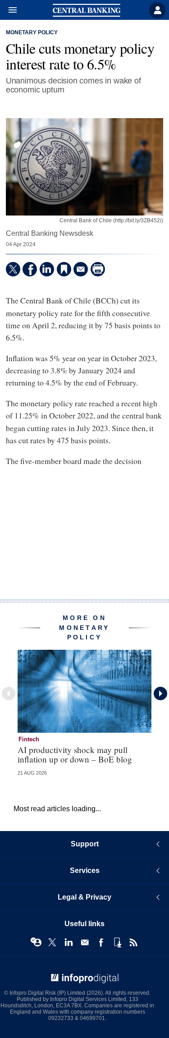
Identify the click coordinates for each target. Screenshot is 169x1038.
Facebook (101, 942)
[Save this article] (64, 269)
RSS (133, 942)
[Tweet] (13, 269)
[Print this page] (98, 269)
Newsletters (84, 942)
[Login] (157, 10)
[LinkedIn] (47, 269)
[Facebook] (30, 269)
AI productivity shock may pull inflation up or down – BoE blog (75, 754)
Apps (117, 942)
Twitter (52, 942)
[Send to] (80, 269)
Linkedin (68, 942)
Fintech (28, 739)
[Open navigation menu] (8, 10)
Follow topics (36, 942)
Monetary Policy (32, 32)
